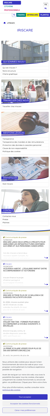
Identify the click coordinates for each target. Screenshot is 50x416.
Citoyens (8, 6)
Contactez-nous (9, 216)
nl (46, 8)
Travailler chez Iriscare (12, 106)
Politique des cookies (12, 151)
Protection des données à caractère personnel (22, 145)
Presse (5, 219)
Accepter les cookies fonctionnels (25, 403)
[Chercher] (14, 15)
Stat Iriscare (8, 184)
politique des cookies (11, 390)
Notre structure (9, 71)
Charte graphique (10, 74)
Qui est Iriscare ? (10, 68)
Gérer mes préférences (25, 410)
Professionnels (12, 10)
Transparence (8, 139)
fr (46, 5)
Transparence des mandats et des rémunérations (23, 142)
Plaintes (6, 222)
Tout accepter (25, 397)
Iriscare (8, 3)
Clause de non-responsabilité (15, 148)
